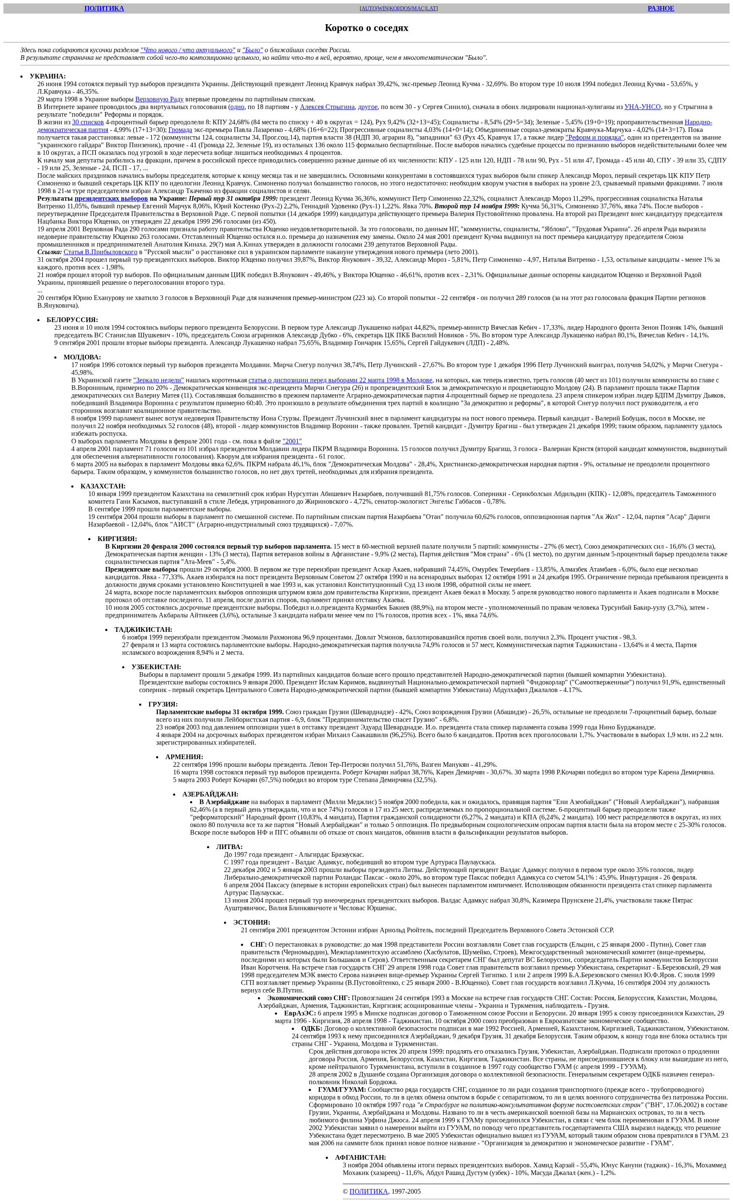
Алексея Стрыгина (327, 106)
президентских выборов (111, 198)
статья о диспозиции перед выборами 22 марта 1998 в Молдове (340, 380)
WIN (383, 8)
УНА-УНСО (642, 106)
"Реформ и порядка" (594, 137)
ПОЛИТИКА (369, 1191)
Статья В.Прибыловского (100, 251)
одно (237, 106)
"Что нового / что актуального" (187, 49)
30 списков (88, 122)
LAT (431, 8)
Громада (180, 129)
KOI (394, 8)
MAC (418, 8)
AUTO (368, 8)
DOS (405, 8)
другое (368, 106)
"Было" (252, 49)
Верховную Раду (159, 99)
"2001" (292, 441)
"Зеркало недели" (158, 380)
